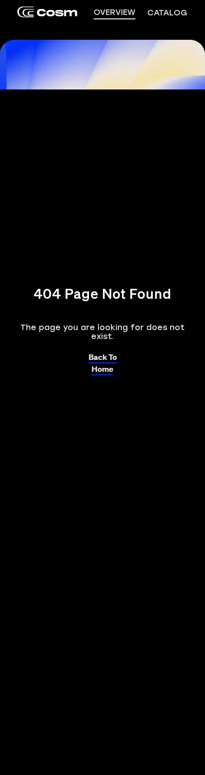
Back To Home (103, 356)
